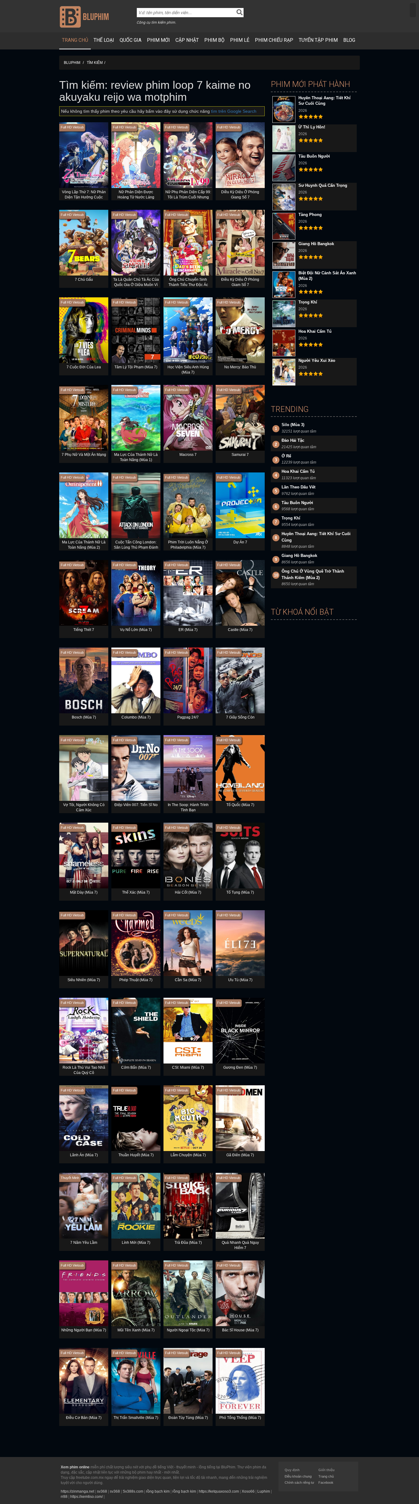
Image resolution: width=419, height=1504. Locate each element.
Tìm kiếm (95, 63)
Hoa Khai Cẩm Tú (315, 331)
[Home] (84, 16)
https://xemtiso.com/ (86, 1496)
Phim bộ (214, 40)
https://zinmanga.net (77, 1491)
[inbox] (413, 10)
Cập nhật (187, 40)
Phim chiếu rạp (274, 40)
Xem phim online (75, 1467)
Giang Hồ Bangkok (316, 243)
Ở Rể (286, 456)
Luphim (263, 1491)
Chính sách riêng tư (299, 1482)
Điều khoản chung (298, 1476)
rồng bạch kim (158, 1491)
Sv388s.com (133, 1491)
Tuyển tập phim (318, 40)
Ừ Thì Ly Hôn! (311, 127)
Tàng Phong (310, 214)
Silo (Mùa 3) (293, 424)
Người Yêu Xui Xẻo (316, 360)
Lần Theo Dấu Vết (298, 487)
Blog (349, 40)
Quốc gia (130, 40)
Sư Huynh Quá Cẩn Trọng (322, 185)
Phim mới (158, 40)
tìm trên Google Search (233, 111)
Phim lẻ (239, 40)
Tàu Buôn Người (314, 156)
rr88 (64, 1496)
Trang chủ (75, 40)
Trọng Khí (307, 302)
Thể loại (104, 40)
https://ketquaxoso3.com (219, 1491)
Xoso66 (248, 1491)
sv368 (102, 1491)
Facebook (325, 1482)
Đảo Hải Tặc (293, 440)
